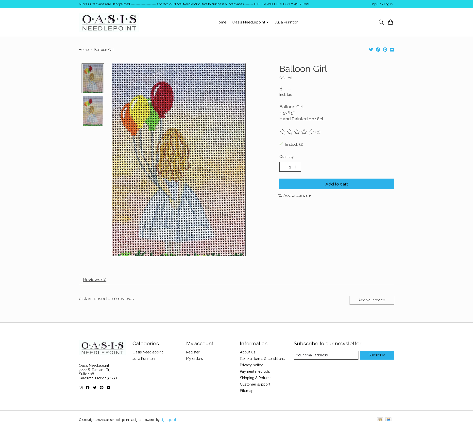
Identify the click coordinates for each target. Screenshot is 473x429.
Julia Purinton (287, 22)
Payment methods (255, 371)
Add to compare (297, 195)
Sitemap (246, 390)
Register (193, 352)
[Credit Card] (388, 419)
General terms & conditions (262, 358)
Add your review (371, 300)
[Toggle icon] (381, 22)
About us (247, 352)
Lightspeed (168, 420)
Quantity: (286, 156)
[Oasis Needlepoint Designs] (109, 22)
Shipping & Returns (255, 378)
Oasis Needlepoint (148, 352)
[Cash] (380, 419)
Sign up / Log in (382, 4)
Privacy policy (251, 365)
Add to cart (336, 183)
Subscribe (377, 355)
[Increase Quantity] (295, 166)
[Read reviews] (297, 132)
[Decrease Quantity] (284, 166)
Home (221, 22)
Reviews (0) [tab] (94, 279)
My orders (194, 358)
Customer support (255, 384)
